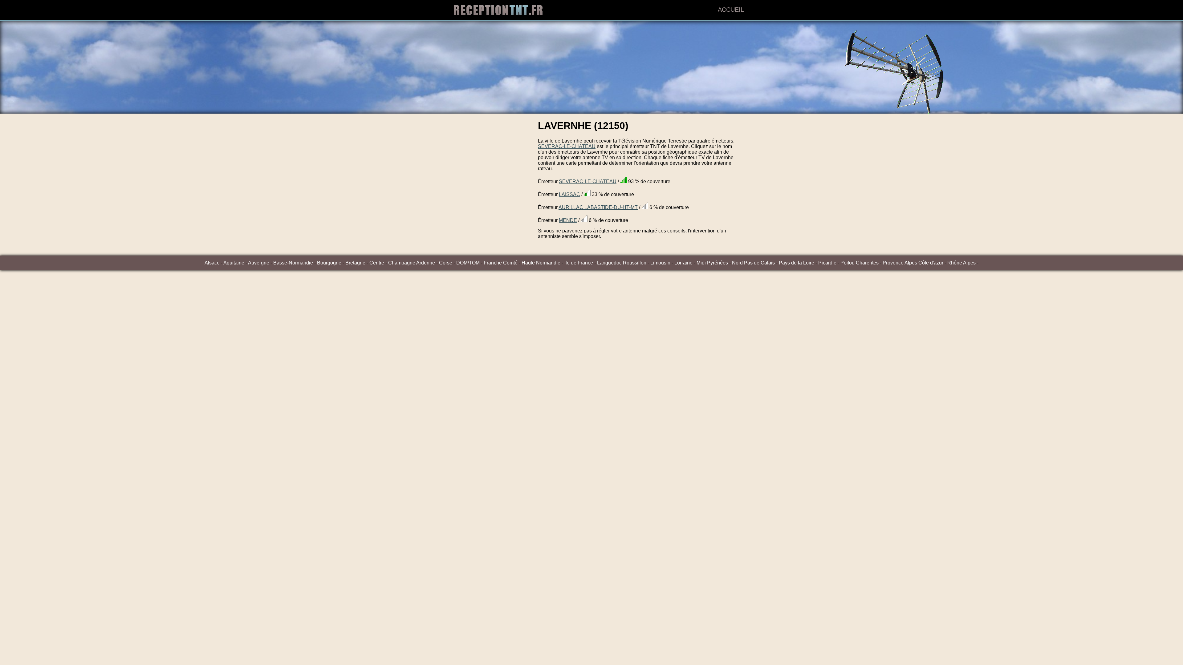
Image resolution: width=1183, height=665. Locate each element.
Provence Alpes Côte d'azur (913, 262)
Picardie (827, 262)
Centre (376, 262)
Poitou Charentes (859, 262)
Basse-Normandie (293, 262)
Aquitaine (233, 262)
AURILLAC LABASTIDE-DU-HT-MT (598, 207)
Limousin (660, 262)
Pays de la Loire (796, 262)
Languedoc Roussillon (621, 262)
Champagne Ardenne (411, 262)
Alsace (212, 262)
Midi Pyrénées (712, 262)
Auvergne (258, 262)
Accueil (731, 9)
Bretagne (355, 262)
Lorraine (683, 262)
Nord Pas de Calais (753, 262)
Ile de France (578, 262)
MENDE (568, 220)
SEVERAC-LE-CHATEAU (567, 146)
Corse (445, 262)
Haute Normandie (542, 262)
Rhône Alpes (961, 262)
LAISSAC (569, 194)
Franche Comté (501, 262)
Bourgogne (329, 262)
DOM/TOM (468, 262)
